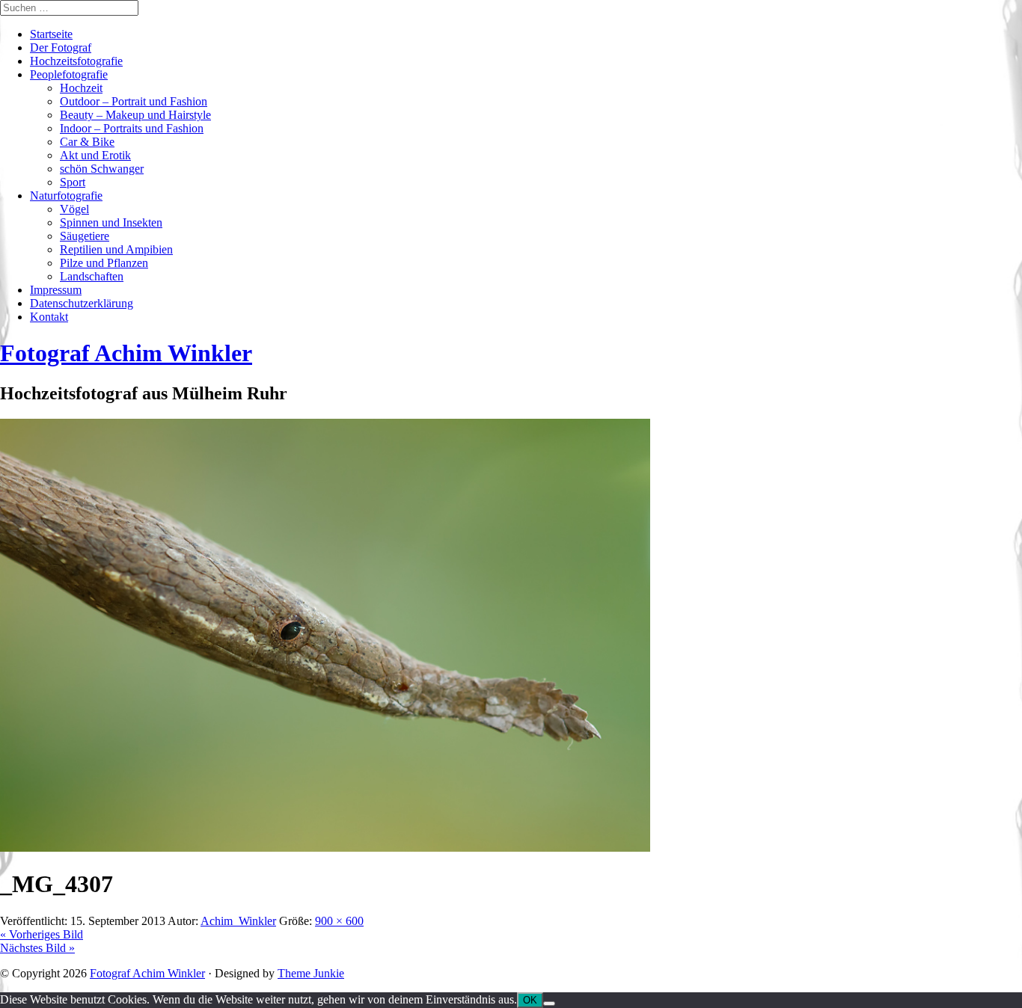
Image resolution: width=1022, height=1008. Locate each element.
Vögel (74, 209)
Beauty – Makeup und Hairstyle (135, 114)
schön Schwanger (102, 168)
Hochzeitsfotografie (76, 61)
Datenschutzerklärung (81, 303)
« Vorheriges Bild (41, 934)
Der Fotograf (60, 47)
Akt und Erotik (95, 155)
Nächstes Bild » (37, 947)
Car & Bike (87, 141)
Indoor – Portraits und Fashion (132, 128)
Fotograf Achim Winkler (147, 973)
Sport (72, 182)
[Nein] (549, 1003)
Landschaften (91, 276)
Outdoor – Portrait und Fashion (133, 101)
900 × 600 (339, 921)
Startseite (51, 34)
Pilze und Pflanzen (104, 262)
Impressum (56, 289)
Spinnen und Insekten (111, 222)
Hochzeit (81, 88)
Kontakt (49, 316)
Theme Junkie (311, 973)
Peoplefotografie (69, 74)
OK (530, 1000)
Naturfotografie (66, 195)
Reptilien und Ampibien (116, 249)
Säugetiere (84, 236)
